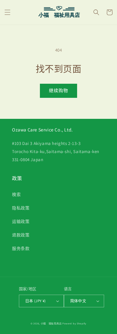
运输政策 (20, 221)
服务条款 (20, 248)
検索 (16, 194)
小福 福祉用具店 (51, 323)
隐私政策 (20, 208)
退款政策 (20, 235)
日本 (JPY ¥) (35, 300)
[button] (7, 12)
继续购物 (58, 90)
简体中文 (78, 300)
